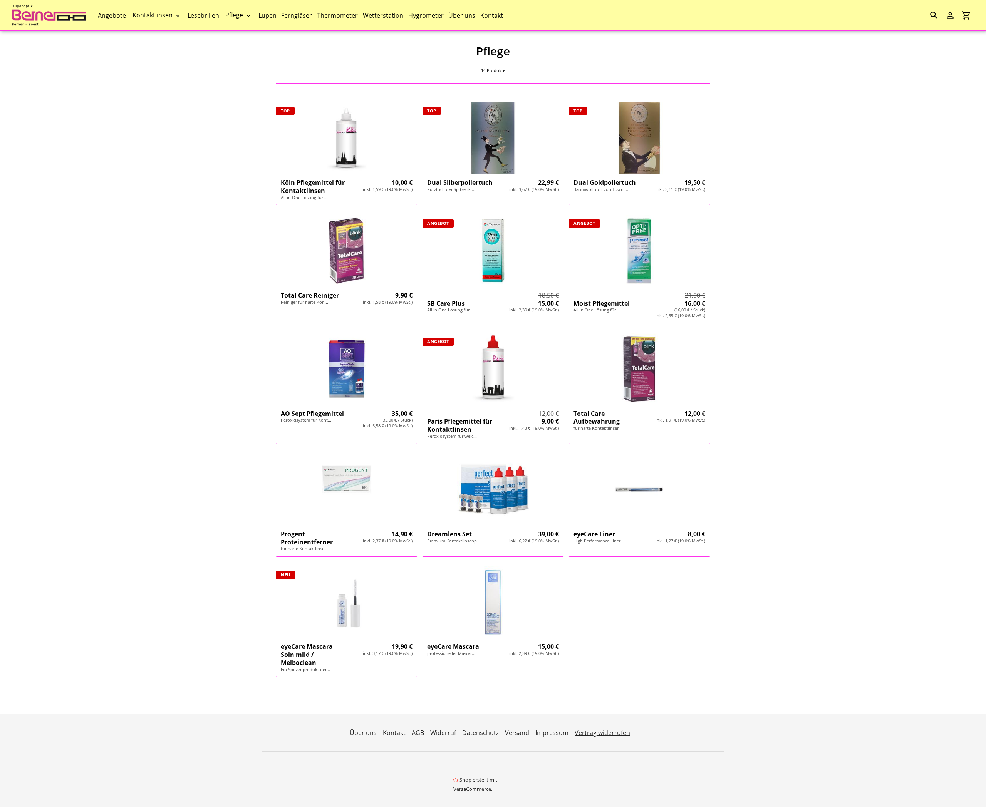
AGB (418, 732)
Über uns (363, 732)
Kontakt (394, 732)
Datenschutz (480, 732)
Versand (517, 732)
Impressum (551, 732)
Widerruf (443, 732)
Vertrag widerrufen (602, 732)
